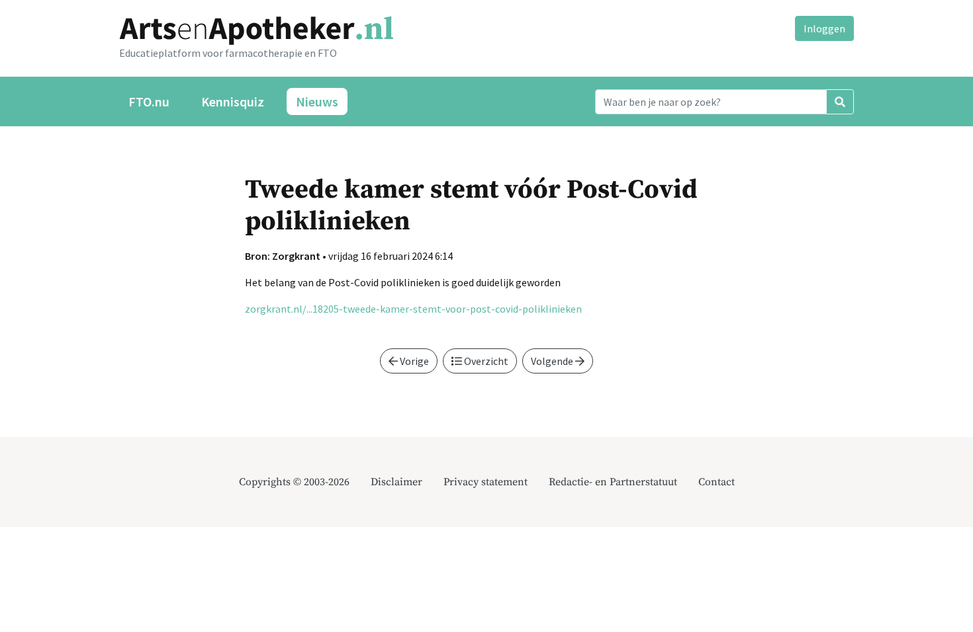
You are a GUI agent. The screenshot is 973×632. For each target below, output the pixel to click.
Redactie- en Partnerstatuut (613, 482)
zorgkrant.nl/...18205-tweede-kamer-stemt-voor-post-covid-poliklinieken (413, 308)
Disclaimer (396, 482)
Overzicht (485, 361)
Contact (716, 482)
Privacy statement (485, 482)
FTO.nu (148, 101)
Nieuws (317, 101)
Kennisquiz (232, 101)
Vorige (413, 361)
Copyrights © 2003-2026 (294, 482)
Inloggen (824, 28)
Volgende (553, 361)
